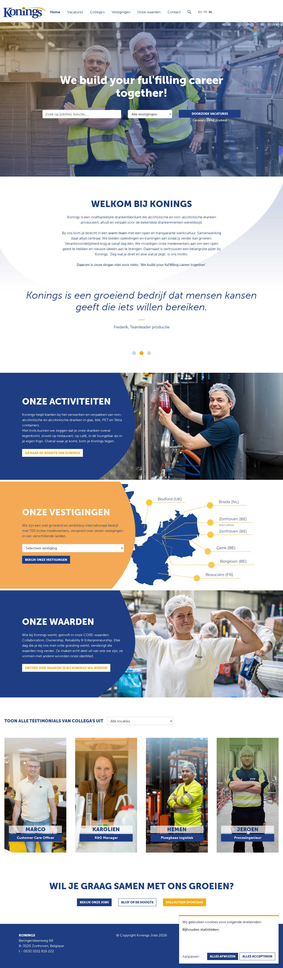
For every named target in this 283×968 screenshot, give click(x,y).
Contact (174, 12)
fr (205, 12)
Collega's (97, 12)
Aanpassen (190, 956)
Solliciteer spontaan (184, 902)
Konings (27, 935)
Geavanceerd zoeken (210, 120)
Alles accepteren (257, 956)
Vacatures (75, 12)
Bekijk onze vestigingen (46, 559)
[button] (134, 353)
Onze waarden (149, 12)
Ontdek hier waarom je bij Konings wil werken (66, 668)
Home (55, 12)
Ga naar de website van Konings (52, 453)
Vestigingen (121, 12)
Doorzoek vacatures (210, 114)
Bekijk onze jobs (94, 902)
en (200, 12)
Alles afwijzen (222, 956)
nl (210, 12)
